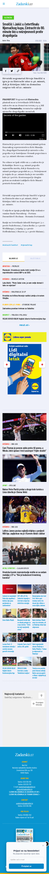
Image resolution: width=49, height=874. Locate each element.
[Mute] (20, 135)
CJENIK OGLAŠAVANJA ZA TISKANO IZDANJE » (24, 794)
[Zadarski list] (24, 4)
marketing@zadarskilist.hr (27, 787)
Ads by (41, 139)
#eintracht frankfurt (10, 245)
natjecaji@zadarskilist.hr (24, 789)
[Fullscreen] (42, 135)
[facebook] (6, 71)
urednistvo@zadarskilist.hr (24, 803)
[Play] (6, 135)
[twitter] (12, 71)
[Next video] (13, 135)
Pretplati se (26, 866)
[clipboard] (18, 71)
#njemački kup (26, 245)
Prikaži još (24, 325)
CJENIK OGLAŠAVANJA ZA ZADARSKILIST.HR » (24, 792)
